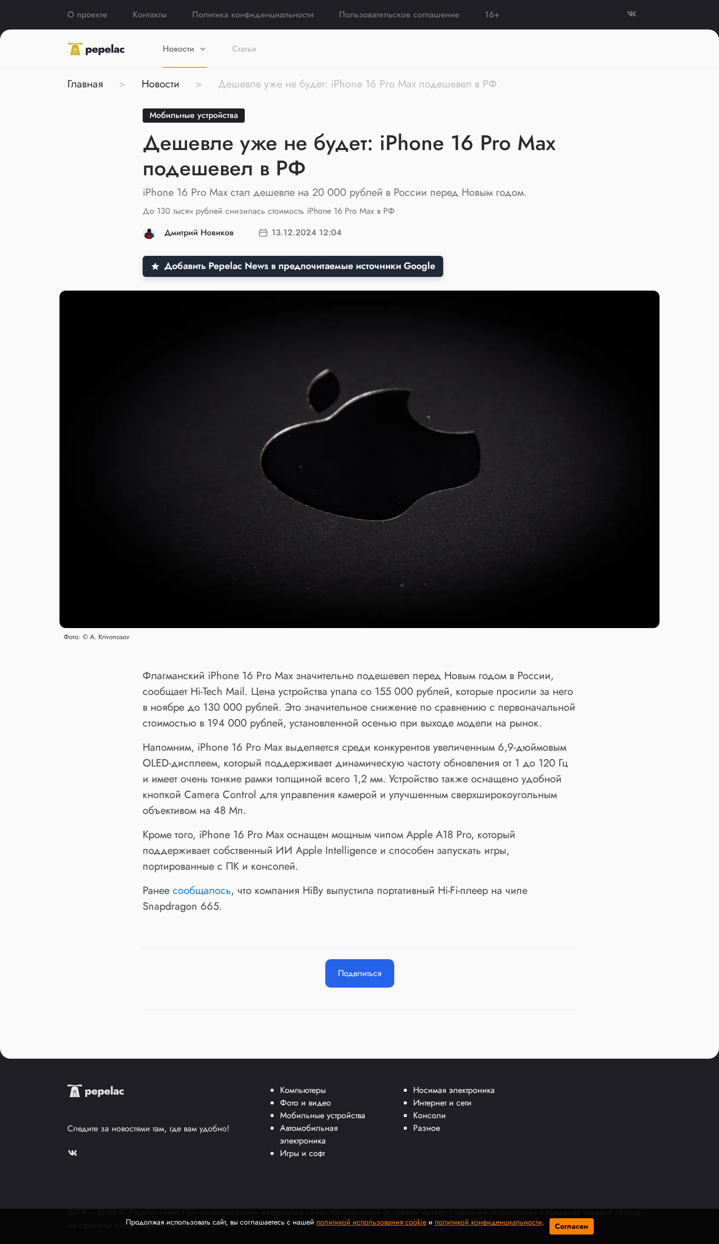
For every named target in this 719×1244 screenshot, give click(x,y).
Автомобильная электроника (309, 1134)
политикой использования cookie (371, 1222)
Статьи (244, 49)
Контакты (150, 14)
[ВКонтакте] (639, 14)
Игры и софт (302, 1153)
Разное (426, 1128)
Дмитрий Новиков (199, 232)
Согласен (571, 1226)
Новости (178, 49)
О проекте (87, 14)
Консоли (429, 1115)
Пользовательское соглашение (399, 14)
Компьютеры (303, 1090)
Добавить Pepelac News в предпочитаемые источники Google (299, 266)
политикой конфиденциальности (488, 1222)
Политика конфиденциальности (253, 14)
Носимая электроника (454, 1090)
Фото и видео (305, 1103)
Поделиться (360, 973)
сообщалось (202, 890)
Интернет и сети (442, 1103)
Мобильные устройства (193, 115)
